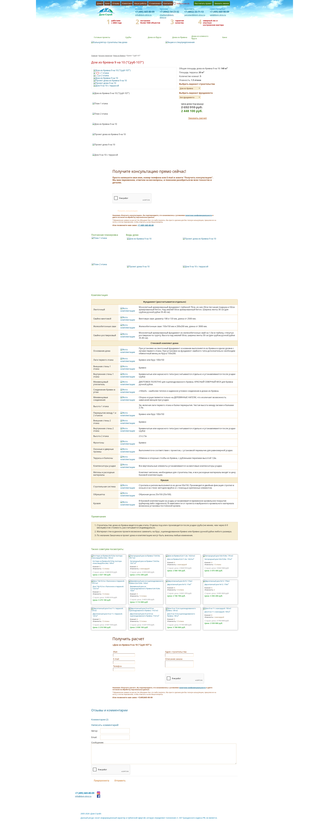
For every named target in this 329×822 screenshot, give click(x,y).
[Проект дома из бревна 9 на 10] (134, 80)
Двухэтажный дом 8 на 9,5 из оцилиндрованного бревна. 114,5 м (144, 615)
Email (94, 737)
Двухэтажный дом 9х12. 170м (216, 584)
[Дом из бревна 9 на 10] (134, 78)
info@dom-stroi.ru (143, 15)
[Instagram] (98, 793)
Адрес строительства (175, 652)
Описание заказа (173, 659)
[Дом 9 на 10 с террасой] (134, 85)
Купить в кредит (168, 82)
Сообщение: (97, 742)
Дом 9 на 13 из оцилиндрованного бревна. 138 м (181, 615)
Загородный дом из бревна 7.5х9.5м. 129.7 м (144, 562)
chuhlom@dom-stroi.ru (167, 16)
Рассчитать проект (203, 3)
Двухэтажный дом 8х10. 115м (179, 584)
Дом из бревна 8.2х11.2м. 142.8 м (180, 559)
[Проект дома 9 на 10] (134, 83)
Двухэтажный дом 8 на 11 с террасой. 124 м (107, 615)
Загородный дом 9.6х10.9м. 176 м (218, 559)
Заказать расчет (197, 118)
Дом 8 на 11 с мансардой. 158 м (217, 612)
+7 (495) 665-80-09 (144, 11)
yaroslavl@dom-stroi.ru (194, 15)
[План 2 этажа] (134, 75)
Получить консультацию (128, 211)
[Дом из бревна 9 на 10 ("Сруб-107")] (134, 70)
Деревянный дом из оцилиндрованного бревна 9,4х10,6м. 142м (145, 588)
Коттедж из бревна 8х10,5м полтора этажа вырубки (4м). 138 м (107, 562)
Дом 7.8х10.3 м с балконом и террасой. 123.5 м (108, 587)
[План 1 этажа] (134, 73)
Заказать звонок (221, 3)
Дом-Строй (106, 12)
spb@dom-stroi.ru (218, 15)
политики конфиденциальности (198, 215)
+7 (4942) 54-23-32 (169, 11)
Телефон (117, 666)
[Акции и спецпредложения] (202, 42)
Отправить (120, 780)
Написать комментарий (104, 724)
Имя (115, 652)
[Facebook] (98, 796)
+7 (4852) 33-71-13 (194, 11)
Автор (94, 731)
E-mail (116, 659)
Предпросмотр (101, 780)
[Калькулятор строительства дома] (127, 42)
